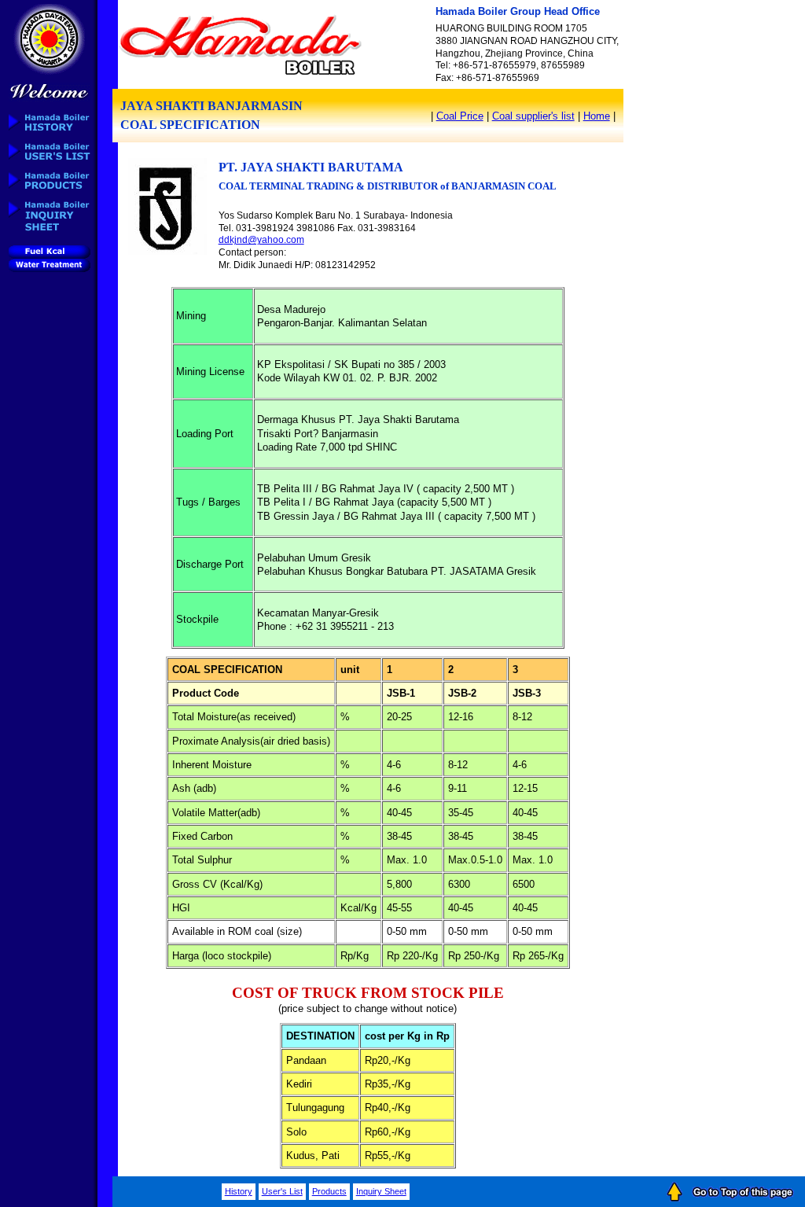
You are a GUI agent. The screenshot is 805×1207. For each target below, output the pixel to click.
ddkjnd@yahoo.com (261, 239)
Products (329, 1191)
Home (596, 116)
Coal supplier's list (533, 116)
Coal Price (459, 116)
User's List (282, 1191)
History (238, 1191)
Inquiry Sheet (381, 1191)
